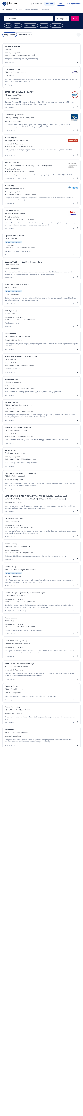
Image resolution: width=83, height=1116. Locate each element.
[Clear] (51, 18)
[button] (36, 3)
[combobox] (28, 18)
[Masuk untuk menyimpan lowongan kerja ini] (77, 62)
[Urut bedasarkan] (79, 35)
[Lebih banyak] (73, 61)
